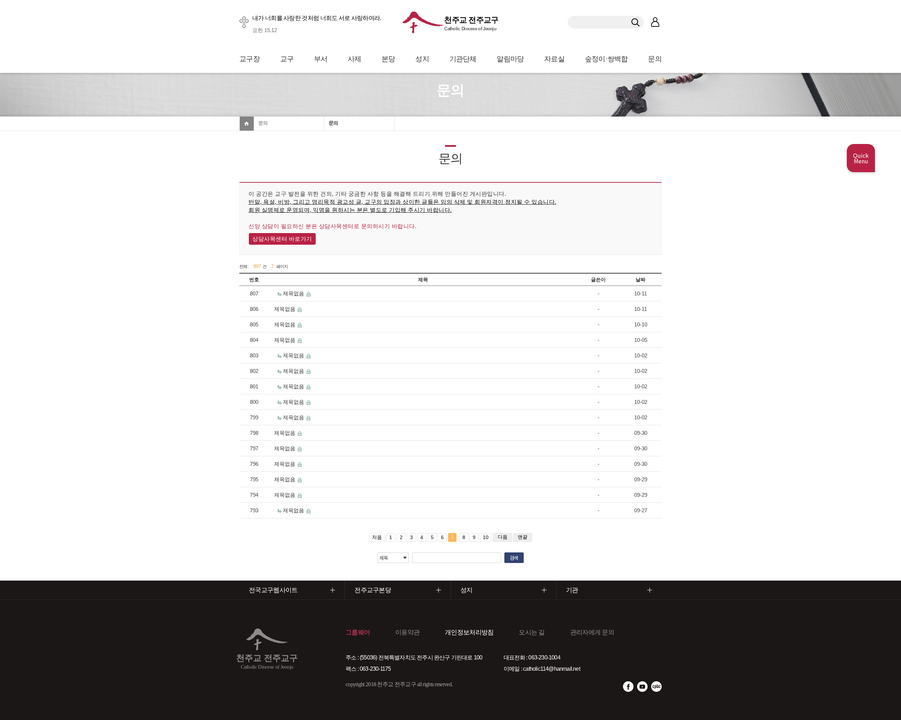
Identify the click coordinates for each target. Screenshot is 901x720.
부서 (321, 58)
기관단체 (463, 58)
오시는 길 (532, 632)
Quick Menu (861, 158)
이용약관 (407, 632)
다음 (503, 537)
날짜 (640, 279)
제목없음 (294, 293)
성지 (422, 58)
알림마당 (510, 58)
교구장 (249, 58)
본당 (388, 58)
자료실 (554, 58)
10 (486, 537)
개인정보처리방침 (469, 632)
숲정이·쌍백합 (606, 58)
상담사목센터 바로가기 (282, 239)
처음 (377, 537)
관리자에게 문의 (592, 632)
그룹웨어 (358, 632)
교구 (287, 58)
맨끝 (523, 537)
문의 (655, 58)
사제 (354, 58)
